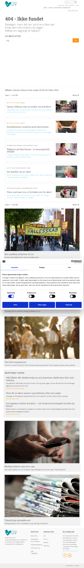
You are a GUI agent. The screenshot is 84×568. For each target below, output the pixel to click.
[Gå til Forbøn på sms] (42, 442)
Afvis (15, 305)
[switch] (32, 296)
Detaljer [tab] (42, 267)
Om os (50, 8)
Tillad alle (68, 305)
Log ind (76, 565)
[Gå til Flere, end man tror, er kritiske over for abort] (66, 192)
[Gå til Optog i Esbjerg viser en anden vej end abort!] (66, 106)
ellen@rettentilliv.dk (36, 545)
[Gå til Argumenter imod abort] (42, 338)
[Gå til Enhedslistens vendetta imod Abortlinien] (66, 127)
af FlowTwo (69, 565)
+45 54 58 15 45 (35, 548)
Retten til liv (34, 536)
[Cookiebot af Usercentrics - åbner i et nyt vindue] (73, 261)
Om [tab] (69, 267)
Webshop (66, 8)
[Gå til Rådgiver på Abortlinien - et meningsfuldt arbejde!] (66, 149)
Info (45, 8)
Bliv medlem (69, 5)
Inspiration (73, 11)
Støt (77, 5)
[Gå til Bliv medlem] (42, 230)
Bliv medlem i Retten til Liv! (70, 551)
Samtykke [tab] (14, 267)
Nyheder (58, 8)
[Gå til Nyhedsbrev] (42, 496)
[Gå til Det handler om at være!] (66, 172)
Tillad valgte (42, 305)
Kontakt (61, 5)
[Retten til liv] (11, 4)
